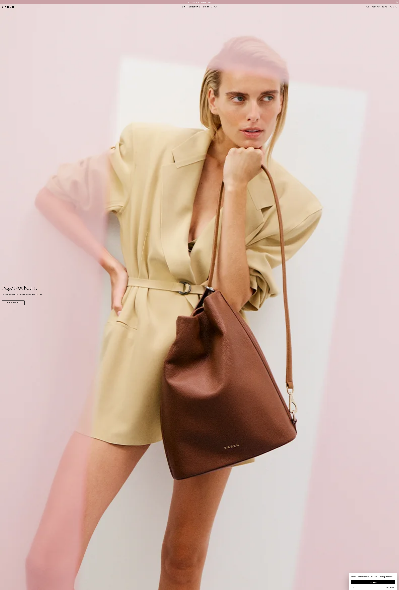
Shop (184, 7)
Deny (353, 587)
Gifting (206, 7)
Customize (390, 587)
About (214, 7)
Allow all (373, 582)
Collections (194, 7)
